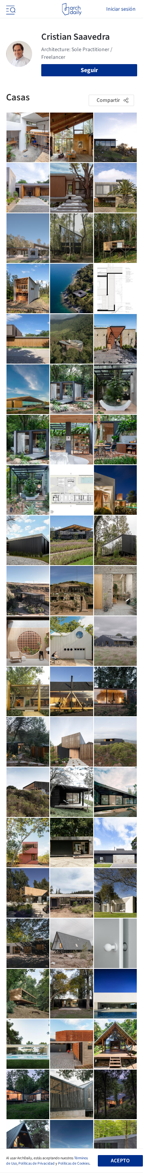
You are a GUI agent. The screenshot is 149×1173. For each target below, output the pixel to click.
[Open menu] (10, 9)
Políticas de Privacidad (36, 1163)
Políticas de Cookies (73, 1163)
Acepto (120, 1161)
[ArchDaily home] (71, 9)
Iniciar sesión (121, 9)
